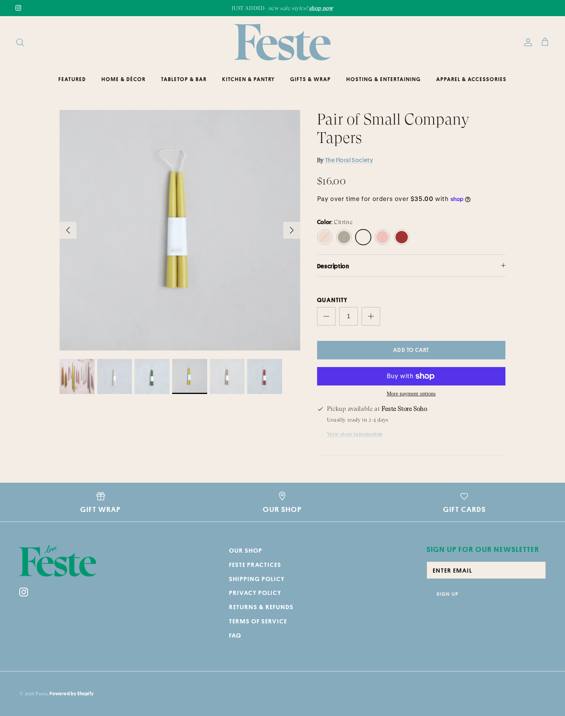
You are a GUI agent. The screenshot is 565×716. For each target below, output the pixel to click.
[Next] (291, 230)
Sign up (448, 593)
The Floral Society (349, 159)
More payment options (411, 394)
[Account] (526, 42)
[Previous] (68, 230)
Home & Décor (123, 79)
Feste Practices (255, 564)
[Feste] (282, 42)
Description (333, 265)
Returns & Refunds (261, 606)
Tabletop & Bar (184, 79)
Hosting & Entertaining (383, 79)
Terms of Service (258, 621)
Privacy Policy (255, 592)
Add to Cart (411, 350)
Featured (72, 79)
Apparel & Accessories (471, 79)
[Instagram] (18, 8)
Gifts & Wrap (310, 79)
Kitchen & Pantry (248, 79)
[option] (180, 230)
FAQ (235, 635)
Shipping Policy (257, 578)
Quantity (332, 300)
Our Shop (246, 550)
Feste (42, 693)
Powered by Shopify (71, 693)
